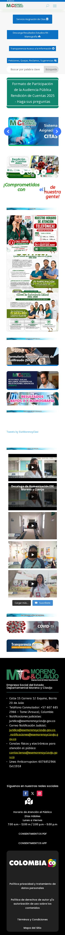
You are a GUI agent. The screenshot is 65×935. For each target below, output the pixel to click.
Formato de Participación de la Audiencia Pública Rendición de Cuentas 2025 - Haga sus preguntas (32, 92)
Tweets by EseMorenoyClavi (22, 431)
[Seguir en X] (32, 793)
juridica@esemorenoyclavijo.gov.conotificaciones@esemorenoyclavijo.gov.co (33, 734)
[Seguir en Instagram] (39, 793)
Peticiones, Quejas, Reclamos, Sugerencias (31, 60)
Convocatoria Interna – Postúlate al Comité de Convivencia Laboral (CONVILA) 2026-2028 (30, 323)
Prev (8, 131)
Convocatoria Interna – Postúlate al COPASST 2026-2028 (30, 285)
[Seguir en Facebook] (25, 793)
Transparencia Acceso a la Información (31, 48)
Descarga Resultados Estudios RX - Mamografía (31, 34)
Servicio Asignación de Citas (31, 19)
